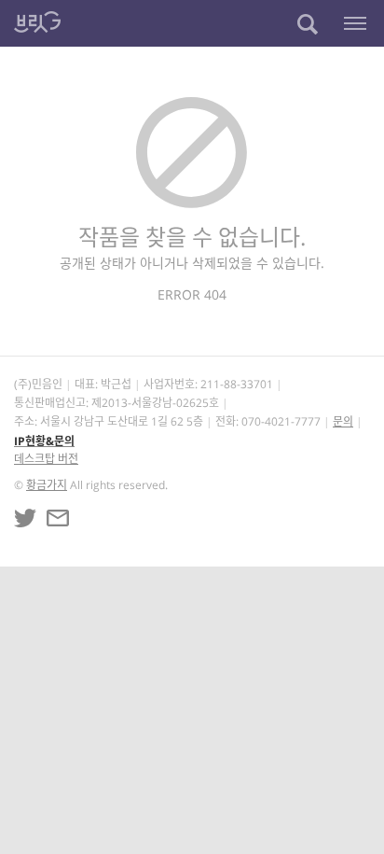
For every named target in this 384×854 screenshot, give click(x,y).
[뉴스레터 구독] (58, 518)
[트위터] (25, 518)
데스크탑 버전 (46, 459)
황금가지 (46, 485)
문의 (343, 421)
